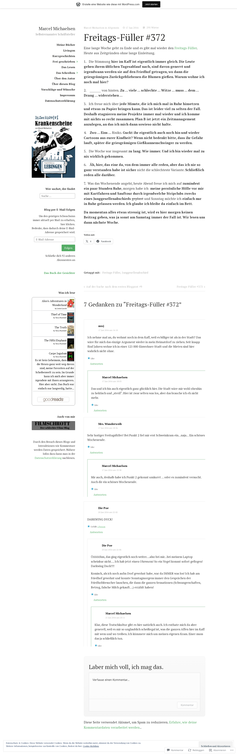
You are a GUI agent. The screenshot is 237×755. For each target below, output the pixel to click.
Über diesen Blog (63, 84)
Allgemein (113, 27)
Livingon (69, 50)
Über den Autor (64, 78)
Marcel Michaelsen (57, 28)
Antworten (96, 363)
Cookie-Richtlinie (91, 746)
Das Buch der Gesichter (59, 273)
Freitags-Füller (186, 48)
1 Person (101, 526)
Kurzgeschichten (63, 56)
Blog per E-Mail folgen (59, 210)
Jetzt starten (151, 4)
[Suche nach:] (57, 195)
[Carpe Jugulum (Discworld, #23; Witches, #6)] (70, 360)
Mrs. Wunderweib (110, 424)
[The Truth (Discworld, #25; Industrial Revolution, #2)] (70, 335)
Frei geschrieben (64, 61)
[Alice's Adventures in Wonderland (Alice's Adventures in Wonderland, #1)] (70, 306)
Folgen (68, 248)
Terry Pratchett (61, 318)
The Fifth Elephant (55, 340)
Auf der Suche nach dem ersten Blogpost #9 (114, 286)
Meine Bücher (66, 45)
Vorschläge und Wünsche (58, 89)
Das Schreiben (65, 73)
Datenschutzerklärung (60, 101)
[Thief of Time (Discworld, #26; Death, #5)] (70, 322)
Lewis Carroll (62, 308)
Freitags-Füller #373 (190, 286)
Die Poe (103, 508)
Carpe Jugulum (58, 353)
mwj (101, 326)
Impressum (67, 95)
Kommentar (187, 705)
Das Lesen (68, 67)
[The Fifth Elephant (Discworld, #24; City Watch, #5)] (70, 348)
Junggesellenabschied (135, 272)
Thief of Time (59, 314)
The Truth (61, 327)
